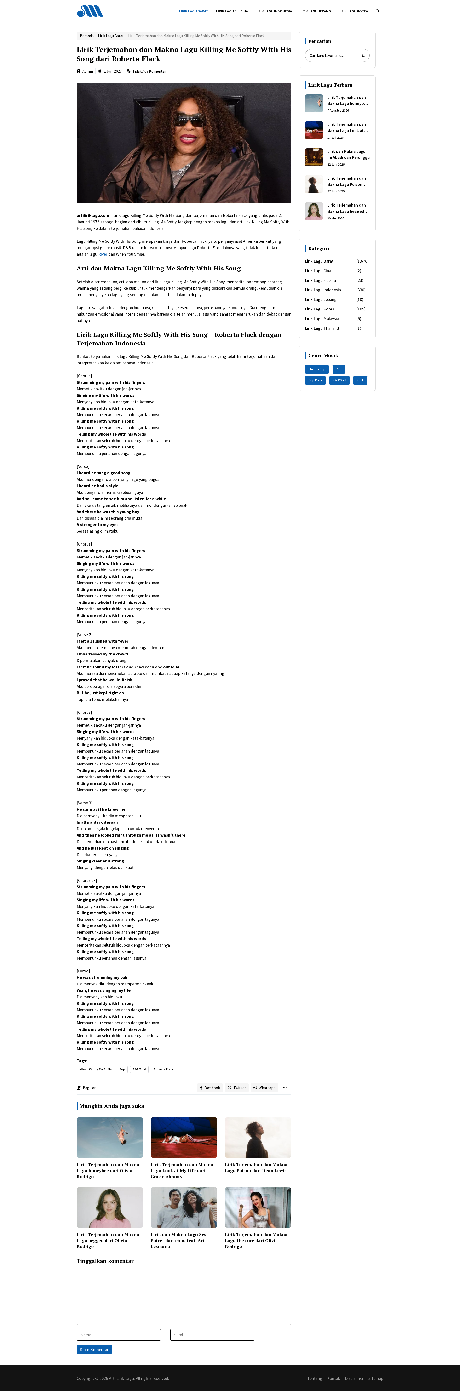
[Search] (363, 55)
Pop (122, 1069)
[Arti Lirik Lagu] (90, 10)
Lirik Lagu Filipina (232, 11)
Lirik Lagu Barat (193, 11)
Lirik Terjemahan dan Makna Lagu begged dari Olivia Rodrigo (108, 1240)
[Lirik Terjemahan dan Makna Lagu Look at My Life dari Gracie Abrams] (314, 131)
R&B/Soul (139, 1069)
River (102, 254)
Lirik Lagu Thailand (322, 328)
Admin (87, 71)
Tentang (314, 1378)
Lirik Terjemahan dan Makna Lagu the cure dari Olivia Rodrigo (256, 1240)
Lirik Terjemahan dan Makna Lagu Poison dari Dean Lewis (256, 1167)
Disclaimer (354, 1378)
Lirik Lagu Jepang (315, 11)
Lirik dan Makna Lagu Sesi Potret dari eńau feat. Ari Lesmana (179, 1240)
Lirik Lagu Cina (318, 270)
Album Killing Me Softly (95, 1069)
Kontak (333, 1378)
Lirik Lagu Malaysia (322, 318)
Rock (360, 380)
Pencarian (319, 41)
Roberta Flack (163, 1069)
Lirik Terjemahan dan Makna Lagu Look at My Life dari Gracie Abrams (182, 1170)
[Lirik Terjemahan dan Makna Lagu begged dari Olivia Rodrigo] (314, 212)
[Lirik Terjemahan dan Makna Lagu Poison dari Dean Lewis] (314, 185)
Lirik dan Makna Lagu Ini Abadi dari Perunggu (348, 154)
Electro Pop (317, 369)
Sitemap (375, 1378)
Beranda (87, 35)
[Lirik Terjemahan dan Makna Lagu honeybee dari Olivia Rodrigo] (314, 104)
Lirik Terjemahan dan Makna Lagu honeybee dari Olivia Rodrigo (108, 1170)
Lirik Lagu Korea (353, 11)
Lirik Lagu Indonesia (274, 11)
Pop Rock (315, 380)
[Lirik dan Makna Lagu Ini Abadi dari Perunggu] (314, 158)
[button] (377, 11)
